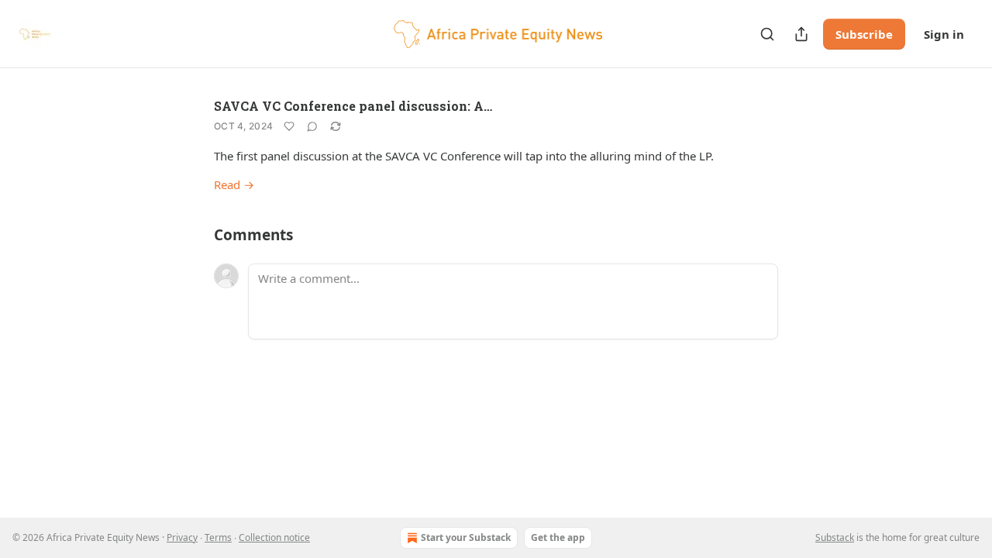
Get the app (558, 537)
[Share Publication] (801, 34)
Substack (834, 537)
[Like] (289, 126)
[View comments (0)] (312, 126)
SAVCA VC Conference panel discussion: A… (353, 106)
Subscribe (864, 34)
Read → (234, 184)
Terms (218, 537)
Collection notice (274, 537)
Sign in (944, 34)
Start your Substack (466, 537)
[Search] (767, 34)
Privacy (182, 537)
